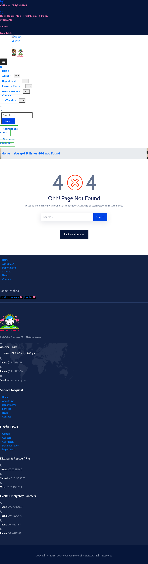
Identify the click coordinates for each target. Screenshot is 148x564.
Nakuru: (11, 469)
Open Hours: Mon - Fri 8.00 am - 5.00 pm (24, 16)
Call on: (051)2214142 (13, 5)
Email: (13, 380)
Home (5, 70)
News (5, 275)
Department (8, 449)
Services (6, 271)
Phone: (11, 362)
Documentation (10, 445)
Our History (8, 441)
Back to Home (72, 234)
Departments (9, 81)
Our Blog (6, 437)
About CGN (8, 263)
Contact (6, 95)
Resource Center (11, 86)
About (5, 75)
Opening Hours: (8, 346)
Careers (6, 433)
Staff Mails (8, 100)
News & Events (10, 91)
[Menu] (17, 76)
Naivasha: (12, 478)
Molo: (11, 487)
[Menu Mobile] (3, 61)
